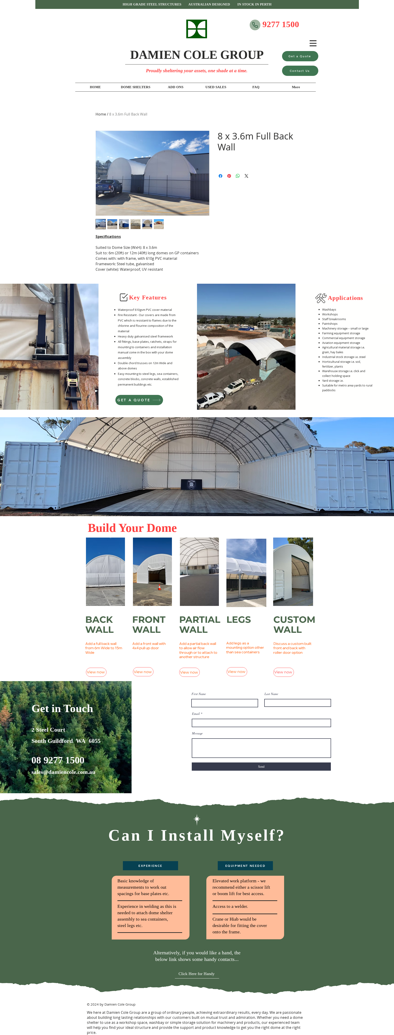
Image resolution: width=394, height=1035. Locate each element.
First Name (199, 693)
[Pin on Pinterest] (229, 176)
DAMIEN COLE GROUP (197, 54)
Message (197, 733)
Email (196, 713)
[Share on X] (246, 176)
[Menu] (313, 43)
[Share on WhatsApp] (238, 176)
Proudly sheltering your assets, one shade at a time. (196, 70)
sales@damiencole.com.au (63, 772)
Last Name (271, 693)
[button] (197, 4)
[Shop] (255, 25)
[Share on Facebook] (220, 176)
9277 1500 (280, 24)
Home (101, 114)
